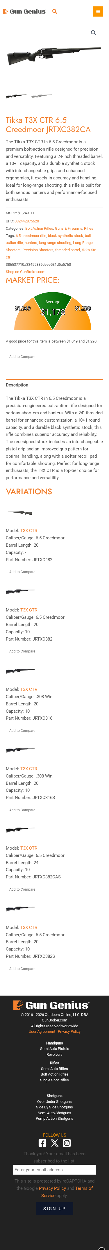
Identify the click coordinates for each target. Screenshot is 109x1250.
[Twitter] (54, 1143)
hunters (31, 242)
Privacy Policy (69, 1031)
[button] (55, 12)
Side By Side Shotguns (54, 1107)
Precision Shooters (37, 250)
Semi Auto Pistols (54, 1048)
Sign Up (54, 1208)
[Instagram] (66, 1143)
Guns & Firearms (68, 228)
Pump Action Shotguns (54, 1118)
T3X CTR (28, 530)
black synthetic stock (65, 235)
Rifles (88, 228)
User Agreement (42, 1031)
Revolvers (54, 1054)
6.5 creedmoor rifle (31, 235)
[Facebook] (42, 1143)
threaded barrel (67, 250)
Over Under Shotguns (54, 1101)
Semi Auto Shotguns (54, 1113)
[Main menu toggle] (98, 11)
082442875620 (27, 221)
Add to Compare (22, 357)
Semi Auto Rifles (54, 1069)
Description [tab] (17, 385)
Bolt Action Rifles (39, 228)
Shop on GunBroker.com (25, 272)
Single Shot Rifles (54, 1080)
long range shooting (55, 242)
